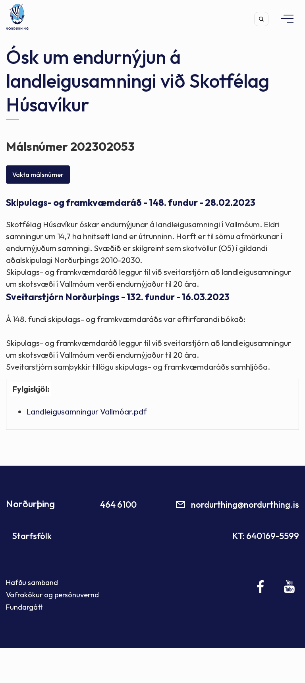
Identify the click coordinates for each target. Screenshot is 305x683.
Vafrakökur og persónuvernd (52, 594)
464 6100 (118, 504)
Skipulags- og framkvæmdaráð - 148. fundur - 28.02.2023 (130, 202)
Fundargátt (24, 607)
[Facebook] (260, 586)
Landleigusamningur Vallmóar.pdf (86, 411)
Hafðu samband (32, 582)
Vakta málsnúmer (38, 174)
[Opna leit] (261, 19)
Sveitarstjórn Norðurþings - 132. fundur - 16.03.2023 (118, 297)
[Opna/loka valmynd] (283, 18)
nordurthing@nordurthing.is (245, 504)
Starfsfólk (32, 535)
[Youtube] (289, 586)
